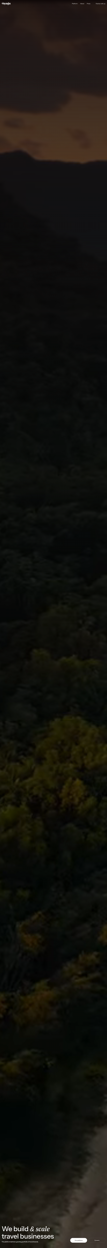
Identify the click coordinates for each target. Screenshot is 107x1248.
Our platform (79, 1240)
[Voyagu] (6, 3)
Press (88, 3)
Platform (75, 3)
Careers (96, 1240)
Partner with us (100, 3)
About (82, 3)
